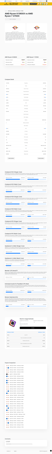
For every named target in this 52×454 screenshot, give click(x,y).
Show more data (11, 158)
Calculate (32, 327)
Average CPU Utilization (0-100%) (38, 320)
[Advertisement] (26, 8)
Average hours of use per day (24, 320)
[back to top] (51, 451)
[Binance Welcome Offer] (6, 3)
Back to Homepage (13, 19)
